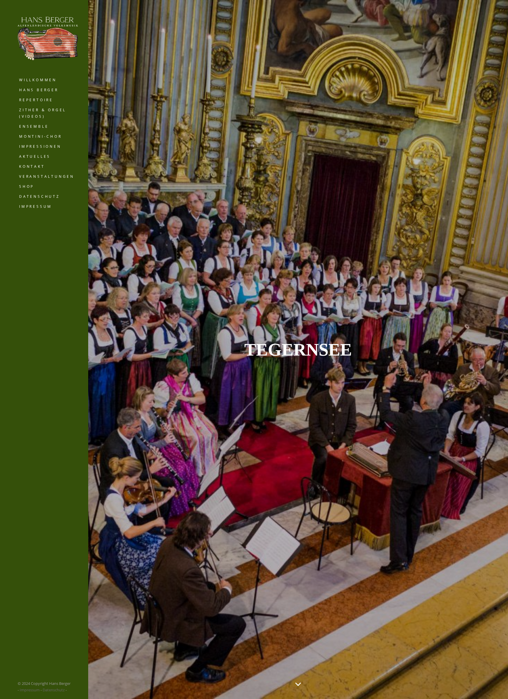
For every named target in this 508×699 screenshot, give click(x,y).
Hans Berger (39, 89)
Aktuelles (35, 156)
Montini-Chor (40, 136)
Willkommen (38, 79)
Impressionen (40, 146)
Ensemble (34, 126)
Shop (26, 186)
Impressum (35, 206)
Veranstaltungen (46, 176)
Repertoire (36, 99)
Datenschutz (39, 196)
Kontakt (32, 166)
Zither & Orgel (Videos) (42, 113)
